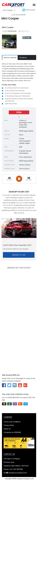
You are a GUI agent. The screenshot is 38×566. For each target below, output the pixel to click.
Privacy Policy (9, 425)
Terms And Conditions (12, 422)
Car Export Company (14, 5)
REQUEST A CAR (18, 255)
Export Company (30, 10)
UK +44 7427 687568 (19, 14)
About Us (7, 429)
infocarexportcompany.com (15, 473)
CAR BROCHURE (24, 31)
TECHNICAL (23, 58)
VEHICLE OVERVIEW (10, 58)
